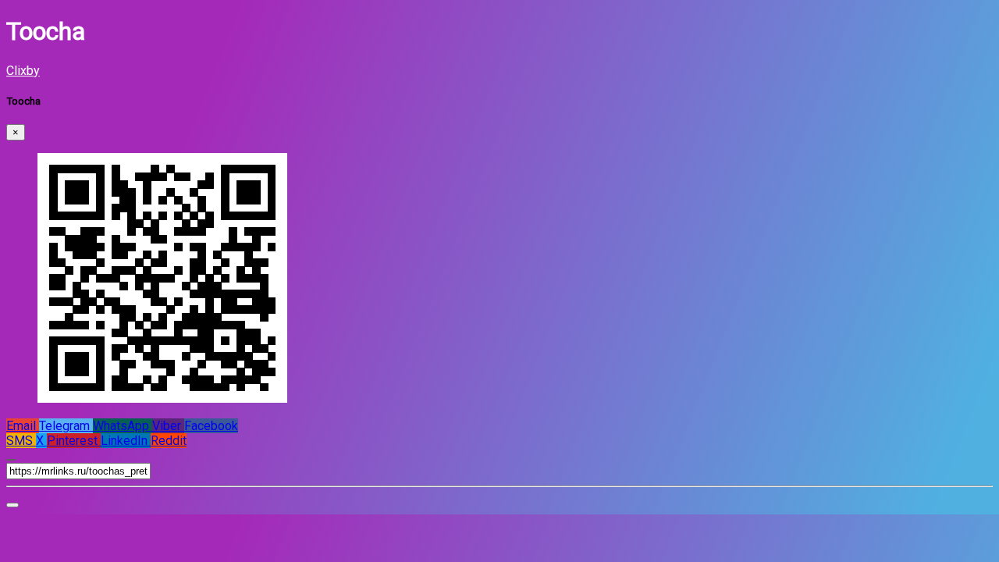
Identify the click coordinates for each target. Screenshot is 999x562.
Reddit (169, 440)
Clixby (23, 70)
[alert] (12, 505)
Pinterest (74, 440)
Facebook (211, 425)
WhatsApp (122, 425)
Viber (168, 425)
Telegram (66, 425)
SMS (21, 440)
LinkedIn (126, 440)
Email (22, 425)
